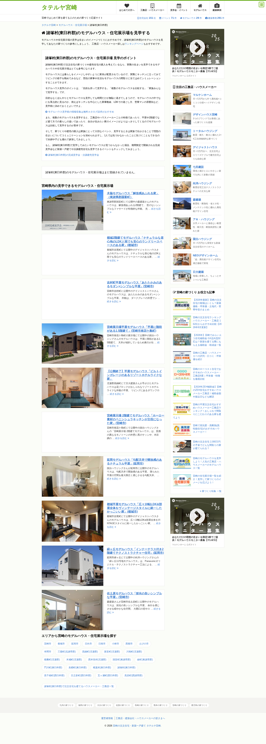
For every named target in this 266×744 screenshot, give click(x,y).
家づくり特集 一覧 (211, 491)
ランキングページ (134, 43)
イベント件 (169, 18)
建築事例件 (216, 18)
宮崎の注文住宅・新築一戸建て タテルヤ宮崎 (137, 725)
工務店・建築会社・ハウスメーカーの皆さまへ (140, 718)
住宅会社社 (148, 18)
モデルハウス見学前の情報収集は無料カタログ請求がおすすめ (80, 111)
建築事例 (217, 10)
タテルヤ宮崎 (59, 7)
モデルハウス (200, 10)
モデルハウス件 (192, 18)
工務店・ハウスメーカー (152, 10)
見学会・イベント (179, 10)
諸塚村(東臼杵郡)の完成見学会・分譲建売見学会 (73, 155)
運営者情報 (107, 718)
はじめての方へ (126, 10)
